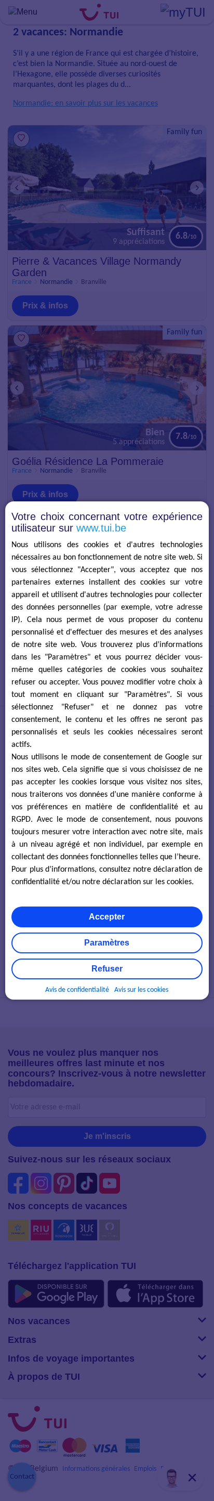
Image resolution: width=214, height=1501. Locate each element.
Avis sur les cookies (141, 990)
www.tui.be (101, 528)
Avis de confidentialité (77, 990)
